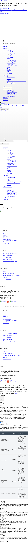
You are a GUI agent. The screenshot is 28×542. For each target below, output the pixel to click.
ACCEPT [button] (2, 395)
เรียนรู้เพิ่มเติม (18, 393)
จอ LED (9, 71)
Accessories (9, 73)
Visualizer (9, 70)
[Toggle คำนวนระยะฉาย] (27, 189)
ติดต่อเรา (5, 100)
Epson (11, 51)
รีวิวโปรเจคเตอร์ (11, 77)
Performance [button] (3, 509)
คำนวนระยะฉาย (7, 279)
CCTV (8, 68)
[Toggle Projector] (27, 150)
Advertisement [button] (3, 525)
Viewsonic (12, 56)
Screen (4, 235)
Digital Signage (10, 64)
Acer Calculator (10, 90)
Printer (8, 67)
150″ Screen (13, 61)
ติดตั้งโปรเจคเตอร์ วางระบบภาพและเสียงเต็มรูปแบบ (16, 82)
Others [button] (1, 534)
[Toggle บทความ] (27, 175)
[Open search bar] (4, 41)
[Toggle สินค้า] (27, 148)
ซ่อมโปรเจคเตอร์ (7, 259)
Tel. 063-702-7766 (4, 13)
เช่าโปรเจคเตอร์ (7, 86)
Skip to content (3, 0)
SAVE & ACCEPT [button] (5, 541)
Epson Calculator (11, 93)
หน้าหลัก (5, 46)
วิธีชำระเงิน (6, 271)
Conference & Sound (12, 65)
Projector (5, 234)
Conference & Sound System (10, 240)
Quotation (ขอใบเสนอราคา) (10, 253)
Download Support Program (10, 261)
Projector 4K (10, 57)
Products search (9, 43)
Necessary (4, 423)
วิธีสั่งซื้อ (5, 98)
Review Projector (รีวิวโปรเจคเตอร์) (12, 275)
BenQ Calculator (11, 96)
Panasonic (12, 53)
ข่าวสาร (9, 79)
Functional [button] (2, 501)
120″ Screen (13, 60)
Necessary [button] (2, 421)
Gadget (5, 241)
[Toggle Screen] (27, 159)
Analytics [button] (2, 517)
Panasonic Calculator (12, 94)
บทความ (9, 84)
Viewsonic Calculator (12, 92)
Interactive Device (11, 63)
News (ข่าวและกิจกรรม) (9, 273)
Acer (11, 54)
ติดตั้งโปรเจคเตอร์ (7, 255)
